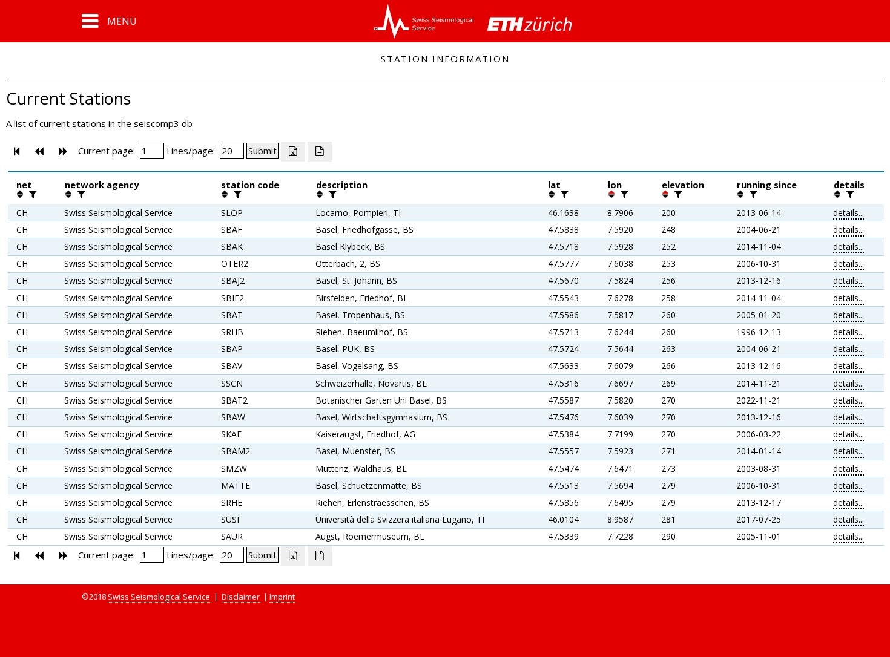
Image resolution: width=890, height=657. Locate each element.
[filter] (31, 194)
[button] (109, 21)
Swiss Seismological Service (159, 596)
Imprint (282, 596)
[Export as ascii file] (320, 152)
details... (848, 212)
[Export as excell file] (293, 152)
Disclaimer (241, 596)
